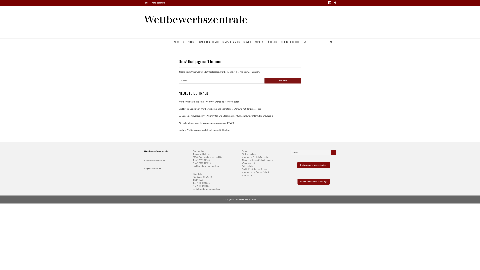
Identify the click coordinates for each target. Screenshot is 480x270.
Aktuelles (179, 42)
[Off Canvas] (149, 41)
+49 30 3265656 (202, 183)
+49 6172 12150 (202, 160)
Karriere (259, 42)
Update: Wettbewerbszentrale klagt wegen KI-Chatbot (204, 130)
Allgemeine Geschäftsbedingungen (257, 160)
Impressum (247, 175)
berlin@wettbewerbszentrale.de (206, 189)
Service (247, 42)
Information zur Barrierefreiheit (255, 172)
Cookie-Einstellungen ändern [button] (254, 169)
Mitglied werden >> (152, 168)
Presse (191, 42)
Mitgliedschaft (158, 3)
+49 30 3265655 (202, 186)
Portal (146, 3)
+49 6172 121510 (203, 163)
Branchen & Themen (208, 42)
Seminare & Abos (231, 42)
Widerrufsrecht (248, 163)
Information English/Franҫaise (255, 157)
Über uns (272, 42)
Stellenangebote (249, 154)
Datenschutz (247, 166)
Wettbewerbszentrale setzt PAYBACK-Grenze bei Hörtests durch (209, 101)
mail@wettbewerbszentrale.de (206, 166)
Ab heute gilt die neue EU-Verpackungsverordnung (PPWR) (206, 123)
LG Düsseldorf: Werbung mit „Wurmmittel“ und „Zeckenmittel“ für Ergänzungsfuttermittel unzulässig (226, 116)
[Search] (331, 41)
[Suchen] (333, 152)
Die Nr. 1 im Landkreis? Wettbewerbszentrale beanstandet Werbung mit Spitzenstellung (220, 109)
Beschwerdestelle (290, 42)
